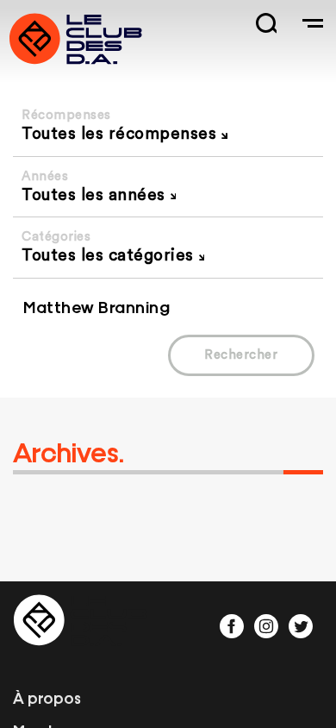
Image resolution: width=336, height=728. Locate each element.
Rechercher (240, 354)
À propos (47, 696)
